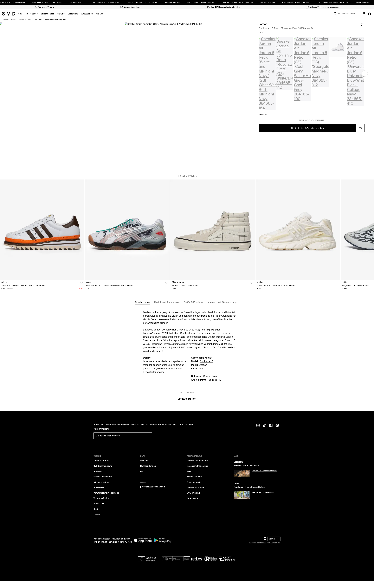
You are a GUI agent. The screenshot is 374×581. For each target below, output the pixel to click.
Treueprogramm (101, 460)
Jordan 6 (30, 20)
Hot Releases (31, 14)
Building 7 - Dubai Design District (249, 487)
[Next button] (365, 73)
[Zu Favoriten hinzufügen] (362, 25)
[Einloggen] (364, 13)
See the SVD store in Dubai (263, 492)
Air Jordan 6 (206, 361)
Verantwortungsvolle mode (106, 493)
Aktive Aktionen (194, 476)
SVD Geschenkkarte (103, 466)
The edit (97, 514)
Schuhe (61, 14)
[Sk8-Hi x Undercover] (212, 229)
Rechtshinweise (194, 482)
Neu (20, 14)
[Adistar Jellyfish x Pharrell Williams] (298, 229)
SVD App (98, 471)
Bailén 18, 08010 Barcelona (246, 465)
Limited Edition (187, 398)
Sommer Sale (47, 14)
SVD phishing (193, 493)
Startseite (5, 20)
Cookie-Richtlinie (195, 487)
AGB (189, 471)
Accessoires (87, 14)
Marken (99, 14)
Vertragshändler (101, 498)
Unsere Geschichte (103, 476)
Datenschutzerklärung (197, 466)
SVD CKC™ (99, 503)
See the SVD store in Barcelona (264, 471)
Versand (144, 460)
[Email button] (360, 128)
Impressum (192, 498)
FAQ (142, 471)
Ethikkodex (99, 487)
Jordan (21, 20)
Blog (96, 509)
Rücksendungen (148, 466)
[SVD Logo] (8, 13)
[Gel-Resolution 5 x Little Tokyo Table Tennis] (127, 229)
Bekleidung (73, 14)
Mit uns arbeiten (101, 482)
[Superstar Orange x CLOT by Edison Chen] (42, 229)
